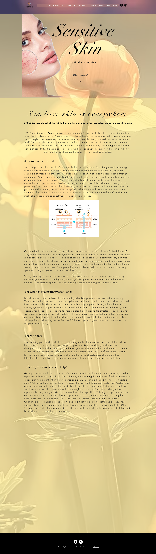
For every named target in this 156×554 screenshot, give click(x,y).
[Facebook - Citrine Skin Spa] (121, 5)
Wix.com (96, 547)
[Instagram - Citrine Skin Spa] (125, 5)
